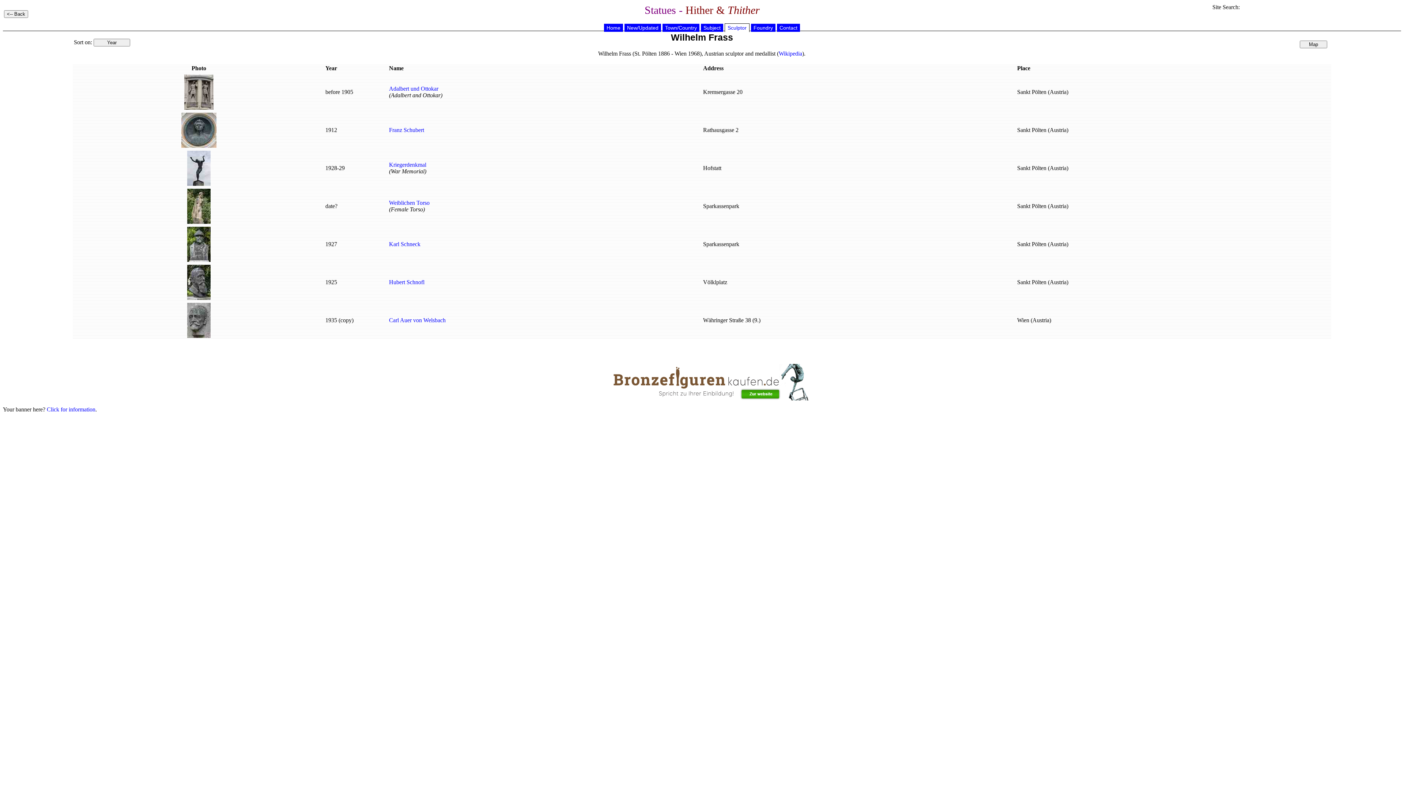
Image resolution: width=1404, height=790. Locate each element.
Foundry (763, 28)
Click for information (71, 409)
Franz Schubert (406, 130)
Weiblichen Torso (409, 203)
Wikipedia (790, 53)
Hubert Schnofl (406, 282)
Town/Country (681, 28)
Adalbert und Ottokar (413, 89)
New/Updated (642, 28)
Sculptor (737, 28)
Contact (788, 28)
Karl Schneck (404, 244)
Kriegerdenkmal (407, 165)
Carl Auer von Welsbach (417, 320)
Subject (712, 28)
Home (613, 28)
